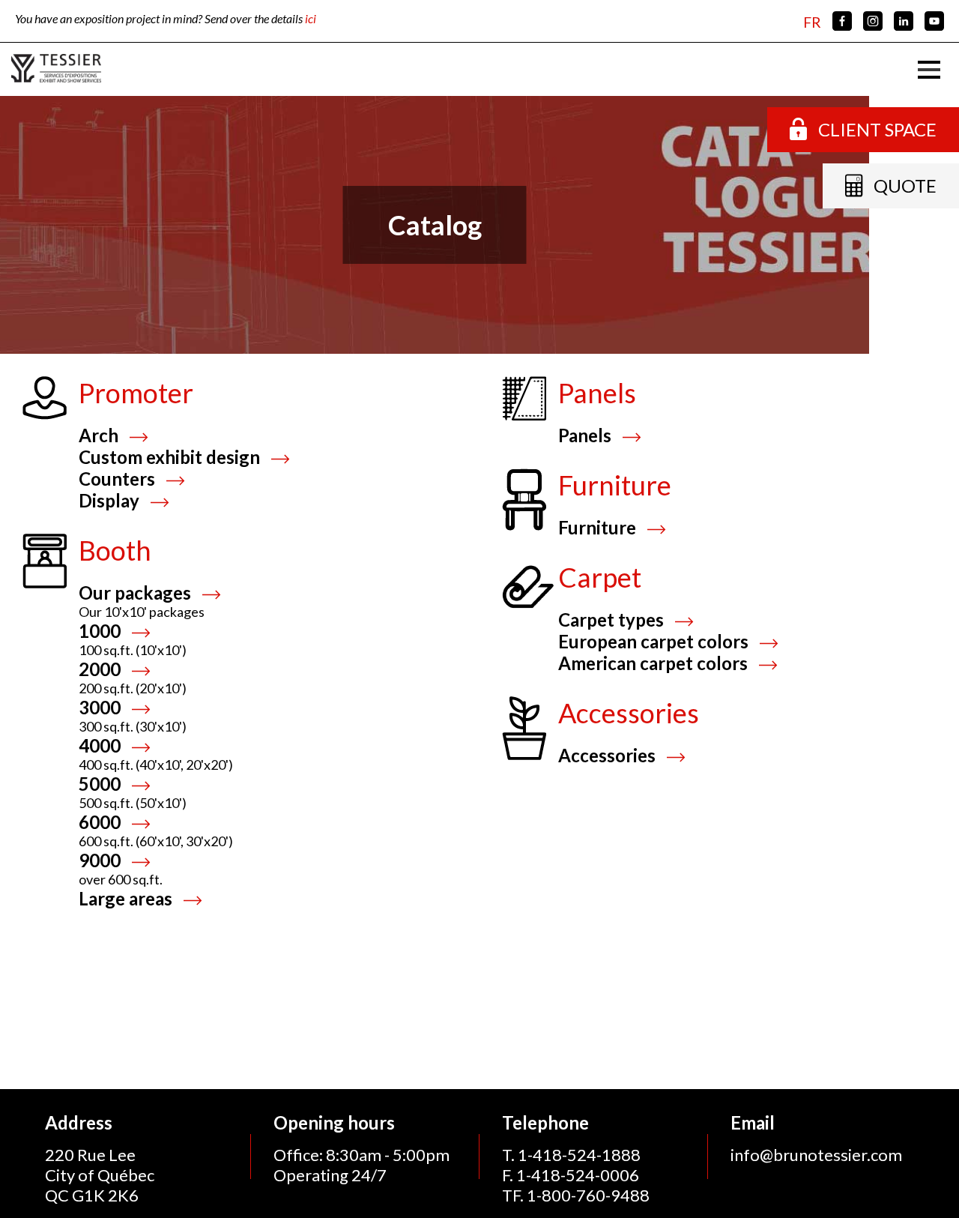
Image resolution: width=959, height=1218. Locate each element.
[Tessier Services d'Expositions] (56, 69)
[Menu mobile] (929, 70)
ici (310, 18)
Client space (877, 129)
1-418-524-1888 (579, 1155)
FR (812, 22)
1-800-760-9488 (588, 1195)
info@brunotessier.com (816, 1155)
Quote (905, 185)
